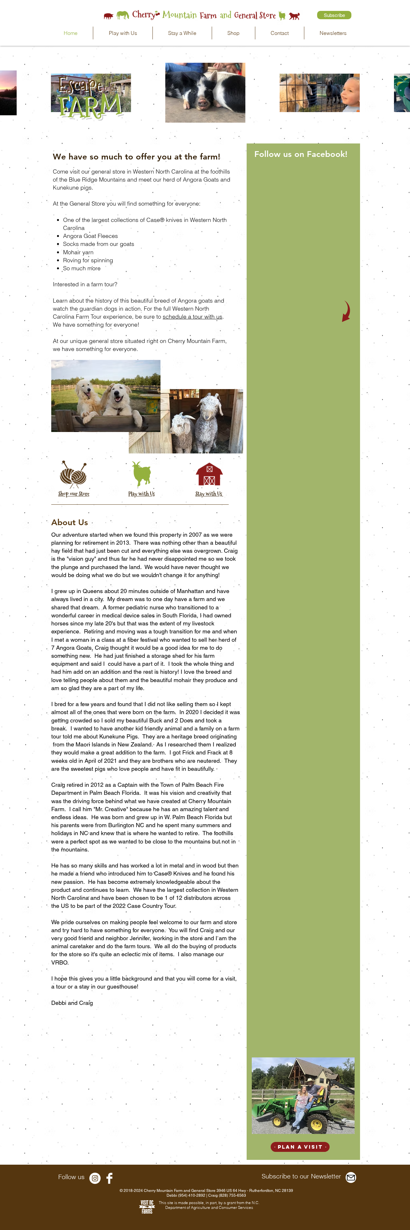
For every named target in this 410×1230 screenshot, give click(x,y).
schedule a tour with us (192, 316)
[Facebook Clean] (109, 1178)
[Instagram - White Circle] (95, 1178)
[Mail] (351, 1177)
